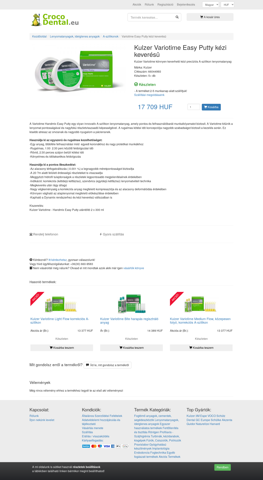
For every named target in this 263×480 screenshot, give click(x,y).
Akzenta (227, 420)
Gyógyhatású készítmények (150, 446)
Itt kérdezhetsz (57, 260)
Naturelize (202, 424)
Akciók (137, 4)
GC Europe (203, 420)
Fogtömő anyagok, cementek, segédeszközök (153, 418)
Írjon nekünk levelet (42, 420)
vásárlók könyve (133, 268)
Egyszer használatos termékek (152, 426)
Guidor (191, 424)
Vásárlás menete (92, 428)
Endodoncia (142, 452)
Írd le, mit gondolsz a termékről (109, 365)
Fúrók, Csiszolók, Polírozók (163, 440)
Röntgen (153, 432)
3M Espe (201, 416)
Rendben (222, 467)
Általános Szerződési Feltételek (102, 416)
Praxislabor (141, 444)
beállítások (93, 467)
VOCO (212, 416)
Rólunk (149, 4)
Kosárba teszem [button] (63, 348)
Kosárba (212, 107)
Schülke (216, 420)
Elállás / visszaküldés (95, 436)
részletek (79, 467)
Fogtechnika (158, 452)
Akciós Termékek (169, 457)
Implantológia (160, 448)
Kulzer (191, 416)
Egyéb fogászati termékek (154, 454)
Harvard (215, 424)
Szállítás (87, 432)
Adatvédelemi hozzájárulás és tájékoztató (101, 422)
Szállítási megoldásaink (149, 95)
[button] (210, 17)
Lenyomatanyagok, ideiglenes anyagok (156, 422)
